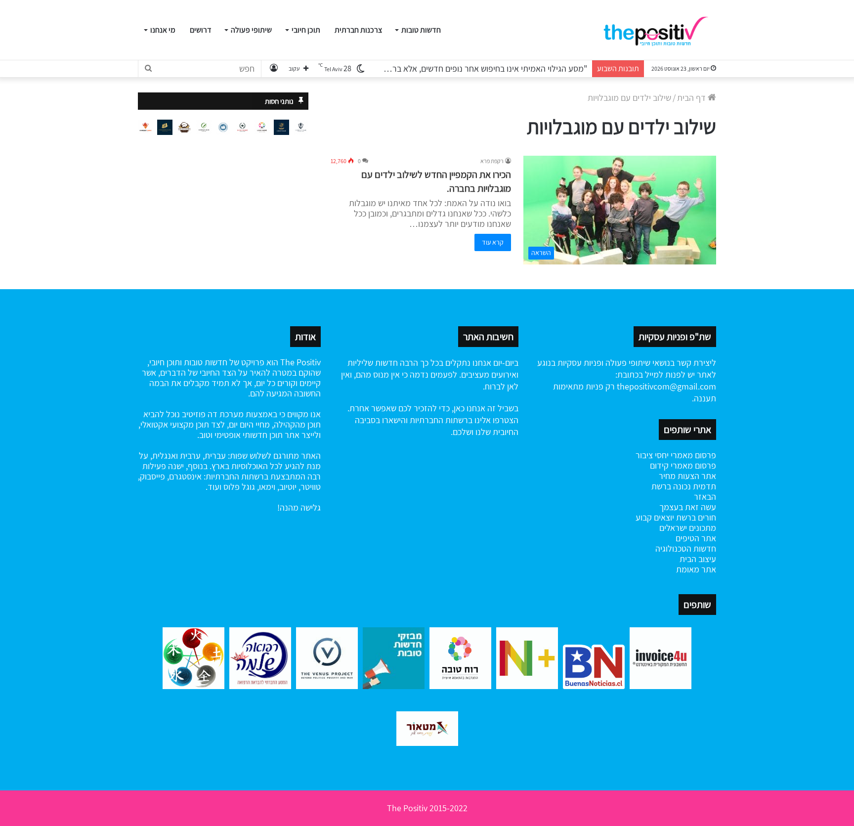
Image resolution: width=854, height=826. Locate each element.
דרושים (201, 30)
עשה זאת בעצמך (687, 507)
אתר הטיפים (696, 538)
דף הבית (692, 97)
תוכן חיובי (306, 30)
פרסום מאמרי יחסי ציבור (676, 455)
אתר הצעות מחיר (687, 475)
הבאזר (705, 496)
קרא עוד (493, 242)
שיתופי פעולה (251, 30)
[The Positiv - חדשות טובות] (659, 30)
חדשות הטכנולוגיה (685, 548)
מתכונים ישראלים (687, 527)
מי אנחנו (162, 30)
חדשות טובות (421, 30)
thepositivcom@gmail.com (666, 386)
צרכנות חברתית (358, 30)
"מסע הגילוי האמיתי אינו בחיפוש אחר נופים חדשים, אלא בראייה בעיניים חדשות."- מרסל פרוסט (431, 68)
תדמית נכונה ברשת (683, 486)
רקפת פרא (492, 161)
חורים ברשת (695, 517)
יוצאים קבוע (655, 517)
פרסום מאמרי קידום (683, 465)
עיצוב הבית (698, 559)
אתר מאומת (696, 569)
